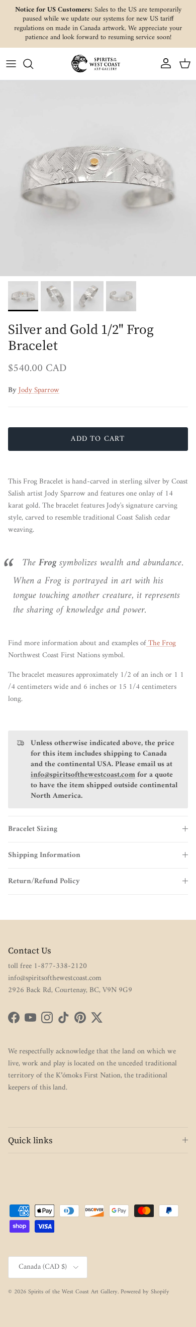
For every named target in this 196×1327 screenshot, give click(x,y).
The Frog (161, 643)
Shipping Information (44, 855)
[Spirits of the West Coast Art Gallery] (98, 63)
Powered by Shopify (145, 1292)
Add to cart (98, 439)
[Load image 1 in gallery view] (98, 178)
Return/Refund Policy (44, 881)
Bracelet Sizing (32, 829)
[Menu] (11, 64)
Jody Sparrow (39, 390)
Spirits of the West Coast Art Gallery (73, 1292)
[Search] (33, 64)
